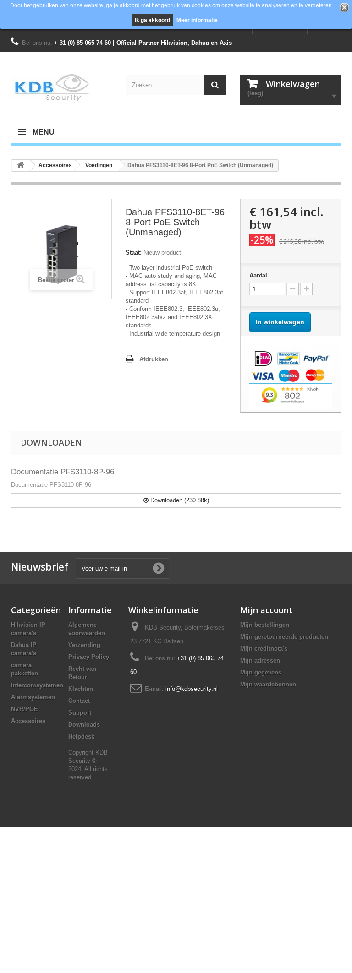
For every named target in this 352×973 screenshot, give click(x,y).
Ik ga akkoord (152, 20)
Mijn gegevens (260, 672)
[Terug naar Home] (20, 165)
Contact (79, 700)
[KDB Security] (61, 87)
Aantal (258, 275)
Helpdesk (81, 736)
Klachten (80, 688)
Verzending (84, 644)
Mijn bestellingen (264, 624)
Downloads (84, 724)
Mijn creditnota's (263, 648)
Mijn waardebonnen (268, 684)
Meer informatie (197, 20)
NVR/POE (24, 709)
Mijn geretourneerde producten (284, 636)
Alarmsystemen (33, 697)
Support (79, 712)
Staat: (134, 252)
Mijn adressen (260, 660)
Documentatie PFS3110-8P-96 (62, 471)
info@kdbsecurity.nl (191, 688)
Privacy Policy (88, 656)
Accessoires (28, 721)
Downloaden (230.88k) (178, 500)
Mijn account (266, 609)
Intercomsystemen (37, 685)
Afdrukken (153, 359)
